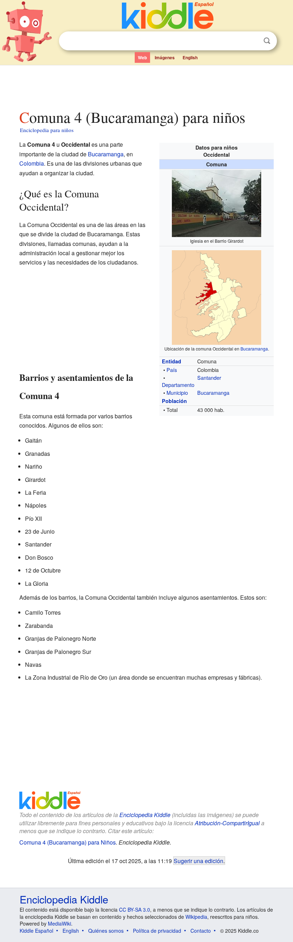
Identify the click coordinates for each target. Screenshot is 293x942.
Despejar (252, 41)
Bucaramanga (254, 349)
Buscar (266, 41)
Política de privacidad (157, 930)
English (190, 57)
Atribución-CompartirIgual (227, 823)
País (172, 369)
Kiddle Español (36, 930)
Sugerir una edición (198, 861)
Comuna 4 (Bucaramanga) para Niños (67, 842)
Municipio (177, 392)
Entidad (171, 361)
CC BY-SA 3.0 (134, 909)
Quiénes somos (106, 930)
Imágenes (165, 57)
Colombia (31, 163)
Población (174, 400)
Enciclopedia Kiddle (144, 815)
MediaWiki (59, 923)
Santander (209, 377)
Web (142, 57)
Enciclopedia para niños (47, 130)
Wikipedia (196, 916)
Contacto (200, 930)
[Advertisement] (146, 85)
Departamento (178, 384)
